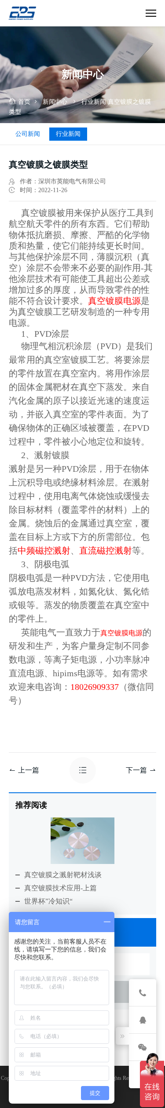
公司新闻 (27, 134)
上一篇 (28, 770)
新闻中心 (55, 101)
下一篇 (136, 770)
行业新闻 (93, 101)
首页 (24, 101)
